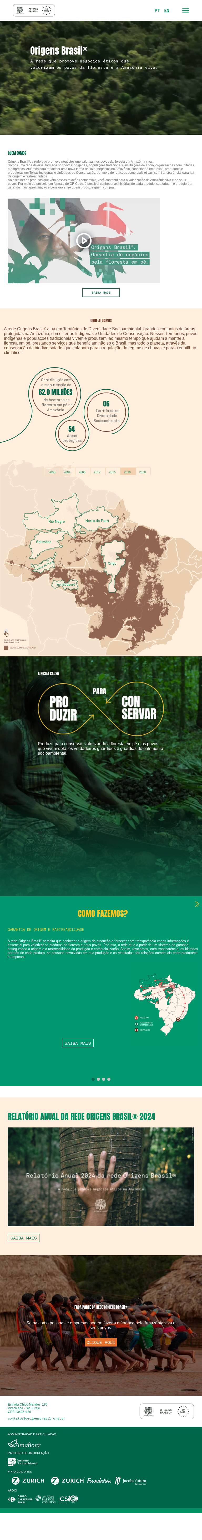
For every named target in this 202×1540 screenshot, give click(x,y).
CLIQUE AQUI (101, 1342)
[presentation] (197, 904)
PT (157, 10)
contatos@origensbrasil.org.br (36, 1418)
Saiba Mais (78, 1043)
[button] (93, 1079)
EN (166, 10)
